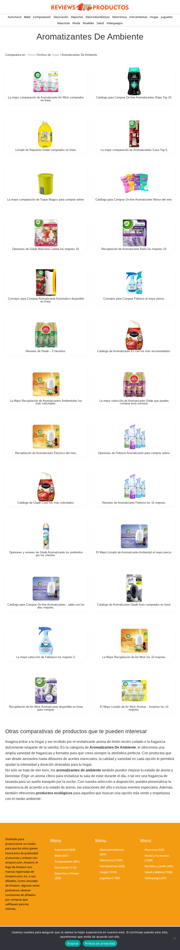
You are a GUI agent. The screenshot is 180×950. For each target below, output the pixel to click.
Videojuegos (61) (155, 878)
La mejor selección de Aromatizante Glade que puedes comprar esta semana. (134, 402)
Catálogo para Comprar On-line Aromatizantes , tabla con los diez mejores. (46, 606)
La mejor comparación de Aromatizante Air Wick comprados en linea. (46, 99)
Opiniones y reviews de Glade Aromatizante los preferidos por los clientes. (46, 554)
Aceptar (72, 943)
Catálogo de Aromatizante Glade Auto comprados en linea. (134, 604)
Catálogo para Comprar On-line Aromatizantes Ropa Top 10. (134, 97)
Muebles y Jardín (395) (159, 866)
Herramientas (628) (112, 866)
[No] (174, 938)
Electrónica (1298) (111, 860)
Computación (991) (67, 861)
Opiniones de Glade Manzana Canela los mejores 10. (46, 249)
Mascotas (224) (154, 850)
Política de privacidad (100, 943)
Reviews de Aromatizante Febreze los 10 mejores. (134, 502)
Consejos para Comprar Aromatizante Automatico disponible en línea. (46, 300)
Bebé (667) (61, 856)
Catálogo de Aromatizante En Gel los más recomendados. (134, 351)
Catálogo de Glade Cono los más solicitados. (46, 502)
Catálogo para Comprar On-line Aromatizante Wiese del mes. (134, 199)
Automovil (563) (65, 850)
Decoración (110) (65, 867)
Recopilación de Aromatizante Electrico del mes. (46, 453)
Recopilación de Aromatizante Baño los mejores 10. (134, 249)
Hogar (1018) (108, 872)
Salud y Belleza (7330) (158, 872)
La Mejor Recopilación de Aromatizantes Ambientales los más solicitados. (46, 402)
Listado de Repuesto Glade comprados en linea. (45, 150)
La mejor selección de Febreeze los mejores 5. (46, 657)
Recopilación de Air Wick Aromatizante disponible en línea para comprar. (46, 708)
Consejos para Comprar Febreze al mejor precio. (134, 298)
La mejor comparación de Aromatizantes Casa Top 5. (134, 150)
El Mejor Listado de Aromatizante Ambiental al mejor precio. (134, 552)
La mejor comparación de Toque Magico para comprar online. (46, 199)
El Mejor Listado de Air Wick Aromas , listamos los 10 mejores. (134, 708)
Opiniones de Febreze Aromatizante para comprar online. (134, 453)
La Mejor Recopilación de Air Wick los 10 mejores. (134, 657)
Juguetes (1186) (110, 878)
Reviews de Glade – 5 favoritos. (46, 351)
